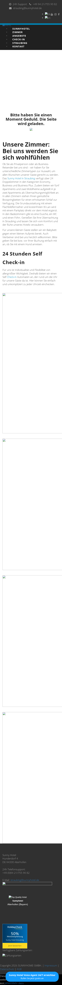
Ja (6, 983)
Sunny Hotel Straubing (15, 940)
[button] (32, 977)
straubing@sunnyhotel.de (27, 8)
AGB (19, 969)
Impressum (50, 965)
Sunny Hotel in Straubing (21, 178)
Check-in (12, 277)
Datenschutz (7, 969)
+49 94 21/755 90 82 (45, 4)
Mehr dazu (18, 983)
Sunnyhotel (17, 901)
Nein (9, 983)
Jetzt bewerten (14, 945)
